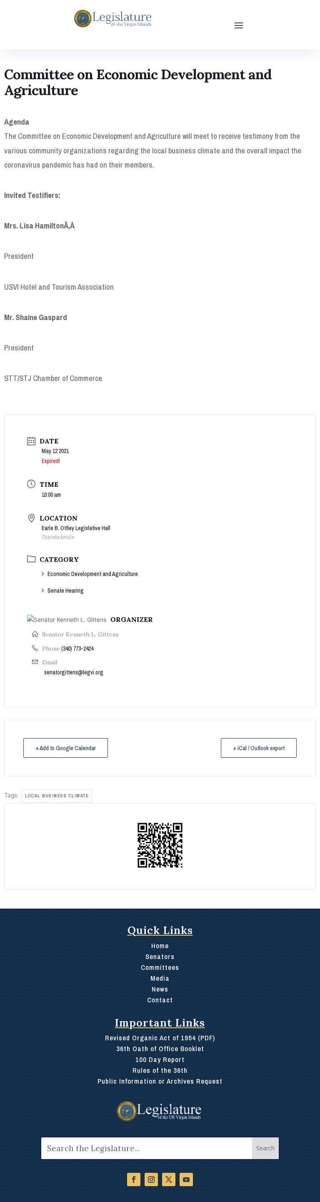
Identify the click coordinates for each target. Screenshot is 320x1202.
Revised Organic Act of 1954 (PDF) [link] (160, 1037)
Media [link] (160, 978)
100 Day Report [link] (160, 1059)
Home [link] (160, 945)
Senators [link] (160, 956)
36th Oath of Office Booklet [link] (160, 1048)
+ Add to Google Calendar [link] (65, 748)
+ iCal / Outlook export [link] (259, 748)
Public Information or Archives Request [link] (160, 1081)
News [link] (160, 989)
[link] (112, 19)
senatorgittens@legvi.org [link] (73, 672)
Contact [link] (160, 999)
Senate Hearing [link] (66, 590)
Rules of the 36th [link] (160, 1070)
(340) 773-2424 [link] (77, 648)
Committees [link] (160, 967)
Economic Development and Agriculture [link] (93, 574)
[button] (238, 25)
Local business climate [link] (57, 796)
